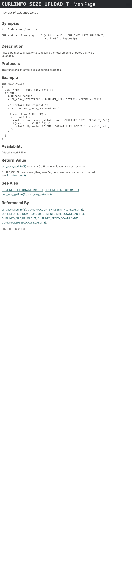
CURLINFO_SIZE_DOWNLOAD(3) (21, 213)
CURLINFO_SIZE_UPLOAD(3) (62, 190)
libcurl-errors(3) (16, 175)
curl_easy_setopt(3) (40, 194)
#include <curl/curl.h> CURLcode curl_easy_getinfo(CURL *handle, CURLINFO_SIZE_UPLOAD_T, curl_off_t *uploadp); (53, 34)
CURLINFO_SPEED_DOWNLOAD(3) (59, 218)
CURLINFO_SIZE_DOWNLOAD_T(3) (22, 190)
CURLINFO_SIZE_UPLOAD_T (48, 4)
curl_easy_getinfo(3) (14, 166)
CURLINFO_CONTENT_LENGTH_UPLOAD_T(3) (55, 209)
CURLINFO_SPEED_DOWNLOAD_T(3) (24, 222)
